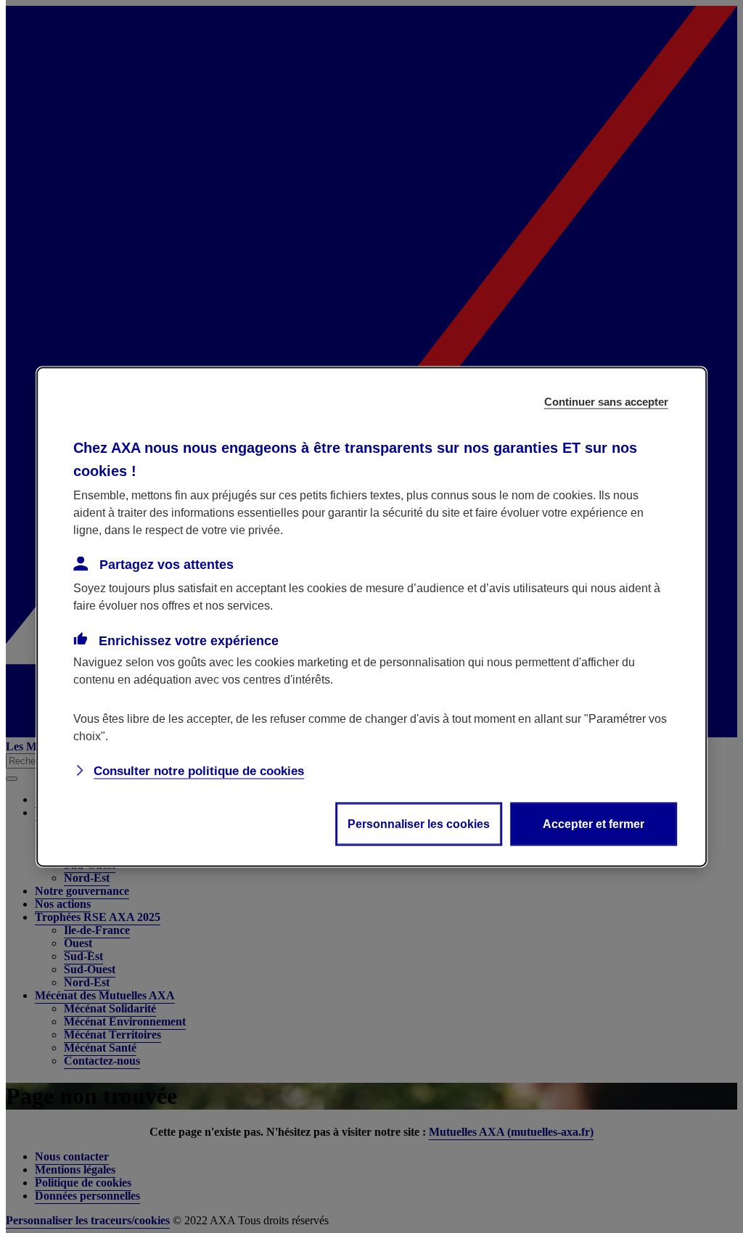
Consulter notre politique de (199, 770)
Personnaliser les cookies (419, 823)
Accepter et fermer (593, 823)
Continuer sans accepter (606, 401)
